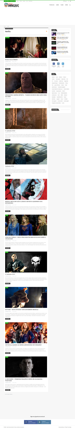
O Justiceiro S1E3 (10, 131)
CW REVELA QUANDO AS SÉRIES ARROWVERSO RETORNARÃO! (23, 345)
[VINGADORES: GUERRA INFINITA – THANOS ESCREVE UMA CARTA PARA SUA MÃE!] (26, 82)
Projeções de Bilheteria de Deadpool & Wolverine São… (62, 47)
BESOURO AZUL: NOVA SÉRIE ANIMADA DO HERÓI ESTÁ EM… (63, 52)
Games (24, 1)
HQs (27, 1)
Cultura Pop (63, 79)
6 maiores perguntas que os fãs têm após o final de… (63, 33)
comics (53, 79)
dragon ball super (55, 83)
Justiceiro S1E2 (9, 166)
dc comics (56, 81)
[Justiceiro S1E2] (26, 153)
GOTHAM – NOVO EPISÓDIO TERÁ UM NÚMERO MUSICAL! (21, 309)
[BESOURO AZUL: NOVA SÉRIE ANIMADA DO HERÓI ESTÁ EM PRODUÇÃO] (54, 52)
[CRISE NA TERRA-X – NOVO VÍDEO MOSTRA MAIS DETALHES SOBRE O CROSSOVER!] (26, 225)
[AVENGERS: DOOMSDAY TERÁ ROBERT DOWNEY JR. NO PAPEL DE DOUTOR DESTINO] (54, 42)
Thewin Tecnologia (68, 427)
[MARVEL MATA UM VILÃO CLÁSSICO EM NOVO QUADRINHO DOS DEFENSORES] (26, 189)
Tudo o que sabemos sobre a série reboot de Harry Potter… (62, 38)
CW (67, 79)
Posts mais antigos (8, 394)
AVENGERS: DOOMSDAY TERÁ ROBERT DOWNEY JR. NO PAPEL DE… (63, 42)
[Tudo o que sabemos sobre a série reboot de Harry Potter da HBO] (54, 38)
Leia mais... (8, 68)
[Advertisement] (37, 16)
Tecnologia (51, 4)
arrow (57, 77)
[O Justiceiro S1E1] (26, 262)
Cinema (64, 77)
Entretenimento (61, 83)
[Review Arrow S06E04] (26, 47)
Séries (21, 1)
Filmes (18, 1)
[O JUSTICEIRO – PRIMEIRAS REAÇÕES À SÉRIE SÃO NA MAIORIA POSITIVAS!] (26, 366)
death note (61, 81)
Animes (53, 77)
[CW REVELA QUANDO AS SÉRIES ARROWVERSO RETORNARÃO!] (26, 332)
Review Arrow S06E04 (11, 59)
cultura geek (58, 79)
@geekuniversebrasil (40, 416)
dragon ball (66, 81)
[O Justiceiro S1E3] (26, 118)
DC (52, 81)
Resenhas (30, 1)
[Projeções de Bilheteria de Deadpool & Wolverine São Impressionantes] (54, 48)
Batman (60, 77)
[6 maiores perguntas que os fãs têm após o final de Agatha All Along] (54, 34)
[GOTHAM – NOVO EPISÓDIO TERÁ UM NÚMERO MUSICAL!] (26, 297)
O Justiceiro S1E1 (10, 274)
